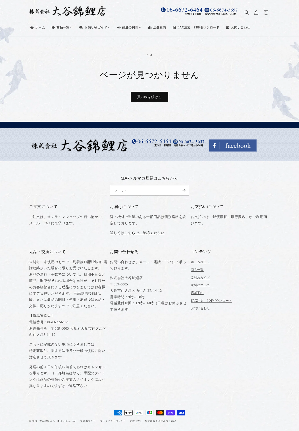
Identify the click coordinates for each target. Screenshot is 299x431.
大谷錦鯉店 (45, 421)
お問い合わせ (200, 308)
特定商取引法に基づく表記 (160, 421)
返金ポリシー (88, 421)
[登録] (184, 190)
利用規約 (135, 421)
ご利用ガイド (200, 277)
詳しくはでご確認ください (137, 233)
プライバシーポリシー (113, 421)
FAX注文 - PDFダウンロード (211, 300)
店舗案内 (197, 292)
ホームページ (200, 262)
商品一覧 (197, 269)
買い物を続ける (149, 97)
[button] (247, 12)
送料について (200, 285)
